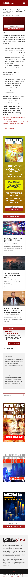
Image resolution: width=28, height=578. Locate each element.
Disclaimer (20, 576)
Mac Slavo (6, 15)
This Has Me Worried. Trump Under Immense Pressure (12, 275)
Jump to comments (9, 128)
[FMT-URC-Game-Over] (14, 481)
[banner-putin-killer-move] (14, 441)
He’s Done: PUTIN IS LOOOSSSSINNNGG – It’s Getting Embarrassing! (13, 311)
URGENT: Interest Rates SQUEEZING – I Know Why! (13, 240)
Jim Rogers (16, 15)
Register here (14, 343)
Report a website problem (11, 576)
